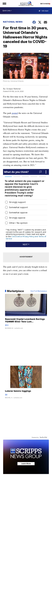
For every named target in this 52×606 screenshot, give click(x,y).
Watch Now (44, 3)
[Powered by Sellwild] (43, 437)
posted (15, 113)
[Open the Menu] (4, 4)
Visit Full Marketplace (38, 291)
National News (13, 22)
